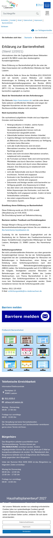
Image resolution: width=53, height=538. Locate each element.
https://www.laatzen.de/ (22, 100)
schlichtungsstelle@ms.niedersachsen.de (25, 291)
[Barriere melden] (26, 316)
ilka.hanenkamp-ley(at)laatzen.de (15, 230)
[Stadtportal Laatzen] (10, 4)
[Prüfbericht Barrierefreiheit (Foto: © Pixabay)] (26, 352)
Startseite (28, 38)
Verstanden (26, 531)
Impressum (26, 527)
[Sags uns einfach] (39, 5)
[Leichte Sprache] (47, 5)
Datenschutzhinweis (26, 522)
